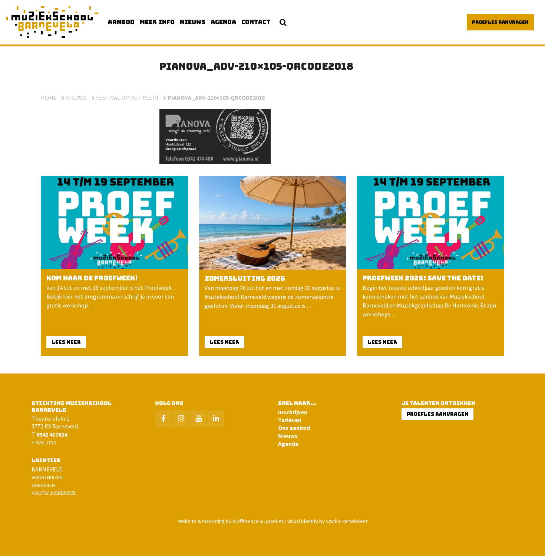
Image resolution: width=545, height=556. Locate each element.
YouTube (198, 418)
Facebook (163, 418)
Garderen (43, 485)
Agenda (288, 443)
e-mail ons (44, 442)
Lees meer (66, 342)
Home (49, 97)
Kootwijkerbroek (54, 493)
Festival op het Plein (127, 97)
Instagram (180, 418)
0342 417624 (51, 434)
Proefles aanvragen (500, 22)
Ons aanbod (294, 427)
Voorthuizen (47, 477)
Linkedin (215, 418)
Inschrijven (292, 412)
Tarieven (289, 420)
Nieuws (76, 97)
